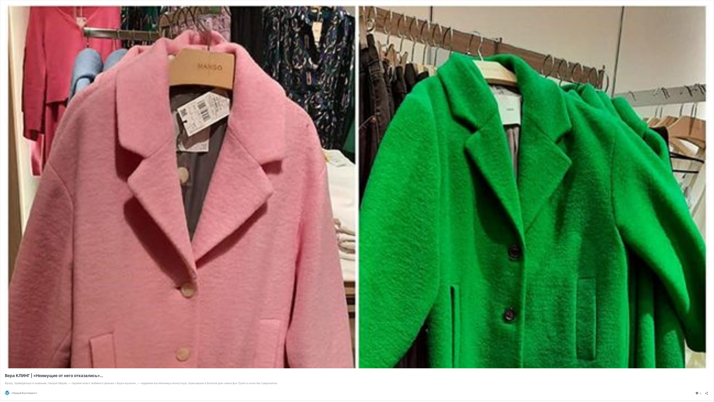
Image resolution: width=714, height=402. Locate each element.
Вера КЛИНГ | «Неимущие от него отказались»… (54, 375)
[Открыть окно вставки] (706, 392)
